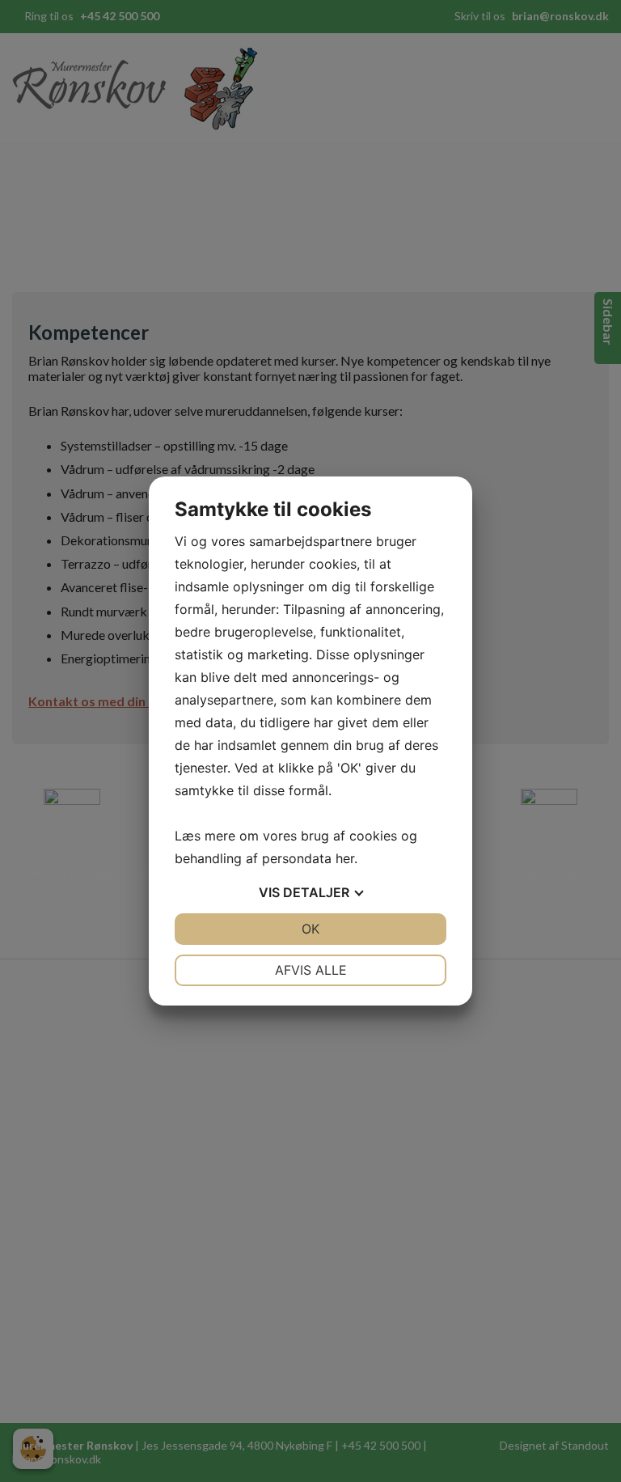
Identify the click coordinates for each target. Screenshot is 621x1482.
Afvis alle (311, 970)
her (345, 858)
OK (310, 929)
